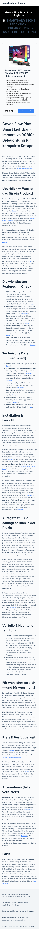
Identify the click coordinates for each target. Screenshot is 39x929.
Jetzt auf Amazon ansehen (11, 757)
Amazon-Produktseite (24, 168)
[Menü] (36, 3)
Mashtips (25, 313)
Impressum (5, 920)
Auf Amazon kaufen (26, 111)
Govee (14, 211)
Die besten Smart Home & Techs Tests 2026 (15, 917)
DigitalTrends (28, 809)
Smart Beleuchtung (19, 32)
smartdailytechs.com (14, 3)
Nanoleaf (24, 836)
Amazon (5, 242)
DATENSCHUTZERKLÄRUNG (18, 920)
